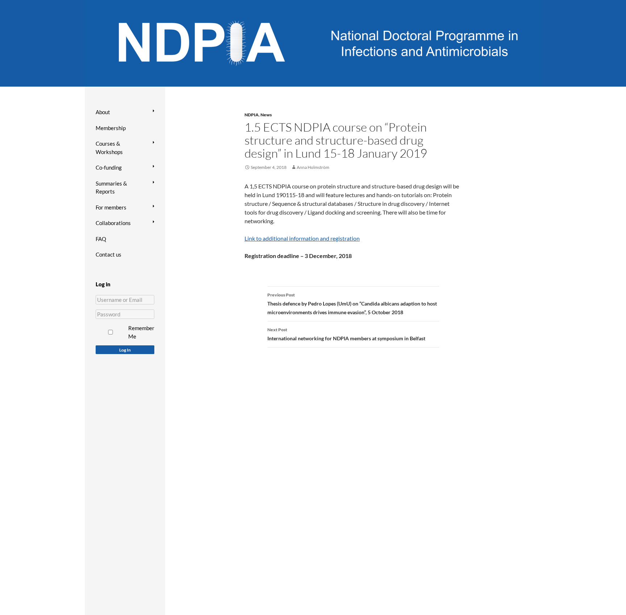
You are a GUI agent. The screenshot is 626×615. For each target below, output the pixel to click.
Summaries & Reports (111, 187)
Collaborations (113, 223)
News (266, 114)
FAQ (101, 239)
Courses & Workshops (109, 147)
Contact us (108, 254)
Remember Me (141, 332)
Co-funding (109, 167)
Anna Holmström (313, 167)
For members (111, 207)
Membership (111, 128)
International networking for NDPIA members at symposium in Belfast (346, 334)
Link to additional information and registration (302, 238)
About (103, 112)
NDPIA (252, 114)
